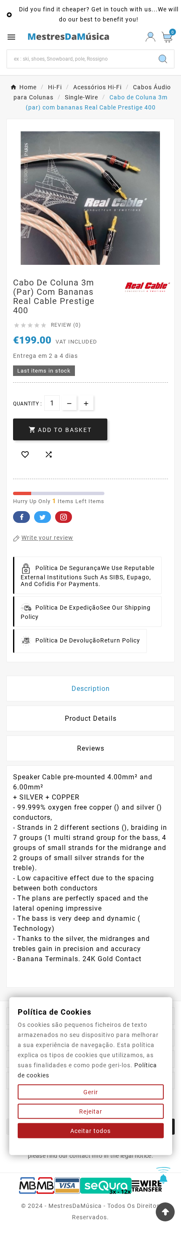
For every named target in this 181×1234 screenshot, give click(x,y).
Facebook (21, 517)
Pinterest (63, 517)
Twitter (42, 517)
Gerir (90, 1092)
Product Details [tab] (91, 718)
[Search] (163, 59)
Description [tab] (91, 689)
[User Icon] (150, 37)
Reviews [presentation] (90, 748)
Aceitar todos (90, 1130)
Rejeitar (90, 1111)
